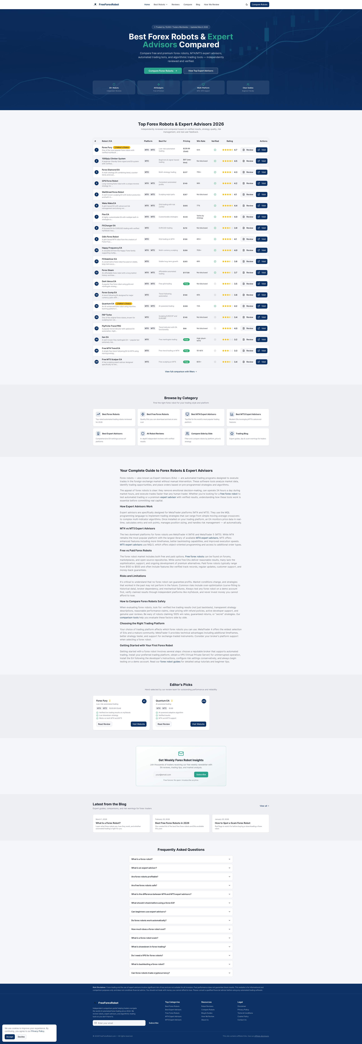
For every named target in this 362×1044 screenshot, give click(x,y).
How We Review (211, 4)
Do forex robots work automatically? (149, 920)
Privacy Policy (243, 1010)
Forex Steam (108, 270)
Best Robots (159, 4)
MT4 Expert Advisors (173, 1016)
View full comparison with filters (180, 371)
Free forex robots (194, 556)
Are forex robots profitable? (144, 876)
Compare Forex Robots (161, 70)
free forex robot (229, 493)
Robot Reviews (207, 1006)
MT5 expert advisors (131, 544)
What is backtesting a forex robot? (147, 964)
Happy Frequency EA (112, 248)
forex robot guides (170, 661)
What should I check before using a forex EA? (153, 903)
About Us (205, 1020)
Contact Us (242, 1020)
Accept (9, 1037)
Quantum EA (108, 303)
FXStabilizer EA (109, 259)
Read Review (104, 724)
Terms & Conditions (245, 1013)
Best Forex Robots (172, 1006)
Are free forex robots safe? (144, 885)
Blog (198, 4)
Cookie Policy (243, 1016)
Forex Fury (107, 147)
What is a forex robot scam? (144, 938)
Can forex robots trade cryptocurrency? (150, 973)
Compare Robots (260, 4)
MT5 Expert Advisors (173, 1020)
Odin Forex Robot (110, 236)
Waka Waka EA (109, 203)
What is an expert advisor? (144, 868)
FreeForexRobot (109, 4)
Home (147, 4)
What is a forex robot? (142, 859)
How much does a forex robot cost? (148, 929)
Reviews (176, 4)
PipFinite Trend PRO (111, 326)
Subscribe (201, 774)
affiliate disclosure (261, 1036)
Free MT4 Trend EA (111, 348)
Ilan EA (105, 337)
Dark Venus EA (109, 281)
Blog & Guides (206, 1013)
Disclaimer (242, 1006)
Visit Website (138, 724)
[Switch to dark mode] (246, 4)
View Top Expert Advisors (200, 70)
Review (249, 150)
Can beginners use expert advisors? (148, 911)
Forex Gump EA (109, 292)
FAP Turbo (107, 315)
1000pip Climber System (114, 158)
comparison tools (129, 617)
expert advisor (168, 497)
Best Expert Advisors (173, 1010)
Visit (264, 150)
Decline (21, 1037)
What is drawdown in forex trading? (148, 946)
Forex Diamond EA (111, 169)
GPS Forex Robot (110, 181)
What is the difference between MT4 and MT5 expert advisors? (161, 894)
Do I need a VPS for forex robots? (147, 955)
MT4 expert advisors (207, 537)
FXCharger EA (109, 225)
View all (263, 806)
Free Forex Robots (172, 1013)
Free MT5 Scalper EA (112, 359)
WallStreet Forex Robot (113, 192)
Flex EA (105, 214)
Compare (188, 4)
